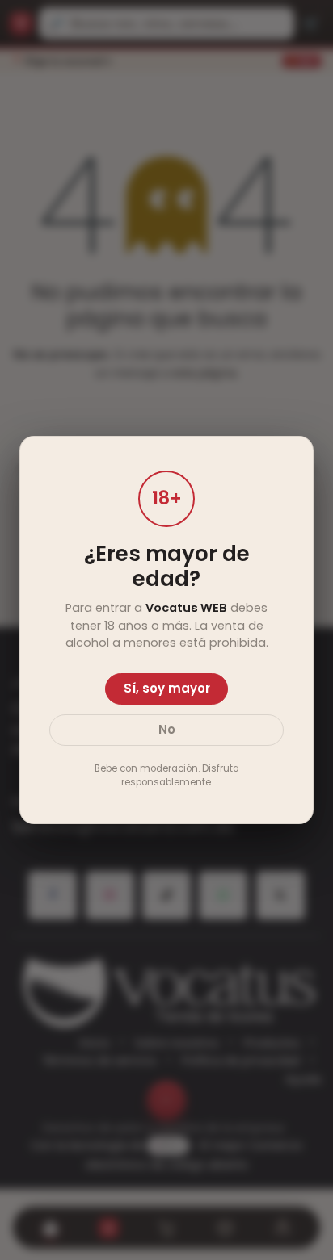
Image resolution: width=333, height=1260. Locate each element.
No (166, 729)
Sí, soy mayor (167, 688)
